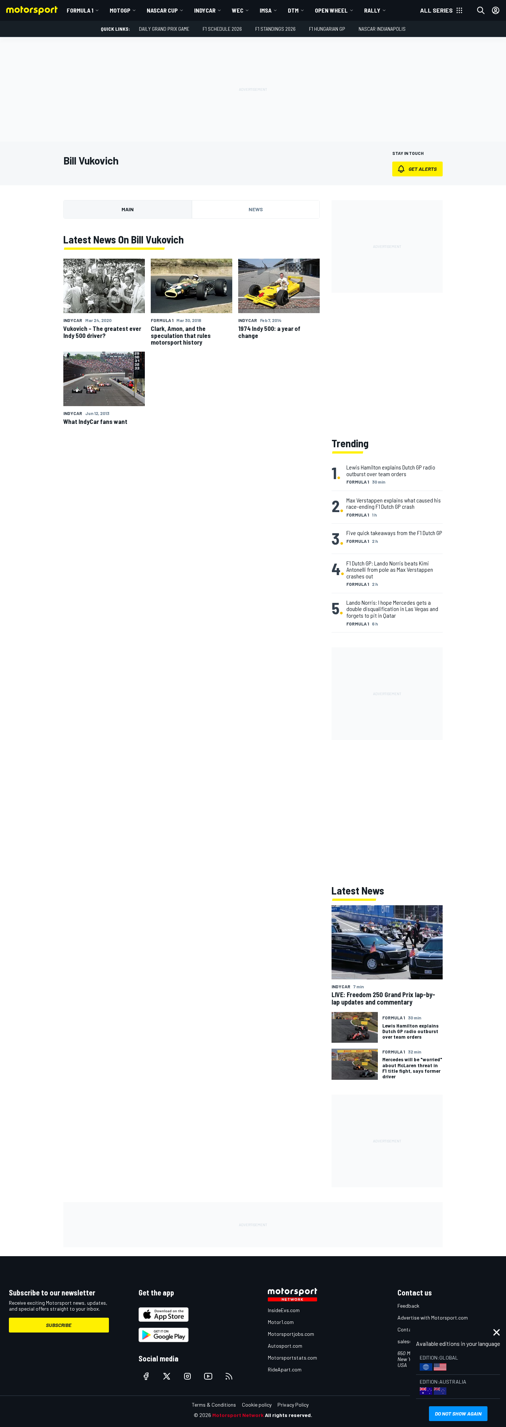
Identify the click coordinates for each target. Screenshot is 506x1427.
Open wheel (331, 10)
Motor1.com (281, 1322)
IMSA (266, 10)
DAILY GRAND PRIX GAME (164, 29)
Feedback (408, 1305)
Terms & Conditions (214, 1404)
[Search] (480, 10)
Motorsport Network (238, 1415)
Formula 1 (80, 10)
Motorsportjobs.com (291, 1334)
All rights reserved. (288, 1415)
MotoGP (120, 10)
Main (127, 209)
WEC (237, 10)
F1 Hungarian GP (327, 29)
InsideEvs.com (284, 1310)
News (256, 209)
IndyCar (205, 10)
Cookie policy (257, 1404)
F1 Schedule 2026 (222, 29)
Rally (372, 10)
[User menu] (495, 10)
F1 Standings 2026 (275, 29)
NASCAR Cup (162, 10)
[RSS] (229, 1376)
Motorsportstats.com (292, 1357)
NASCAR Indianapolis (382, 29)
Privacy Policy (293, 1404)
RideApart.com (285, 1369)
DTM (293, 10)
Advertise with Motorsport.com (432, 1317)
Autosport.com (285, 1346)
